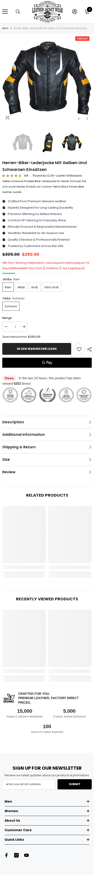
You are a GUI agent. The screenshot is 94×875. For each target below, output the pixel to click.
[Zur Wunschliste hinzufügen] (79, 349)
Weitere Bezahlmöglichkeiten (47, 370)
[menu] (5, 11)
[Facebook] (6, 855)
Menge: (7, 318)
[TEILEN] (88, 349)
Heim (5, 28)
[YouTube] (26, 855)
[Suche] (18, 12)
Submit (75, 784)
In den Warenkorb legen (36, 349)
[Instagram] (16, 855)
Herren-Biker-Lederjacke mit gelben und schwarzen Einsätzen (44, 166)
